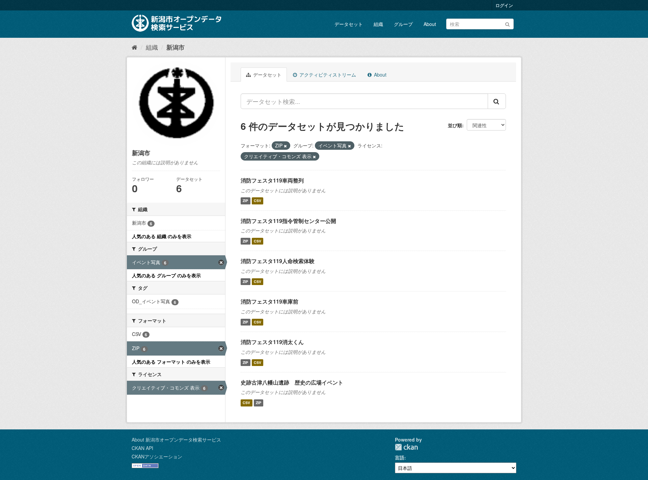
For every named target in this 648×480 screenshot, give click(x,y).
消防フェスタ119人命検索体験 (278, 261)
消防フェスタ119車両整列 (272, 180)
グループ (403, 24)
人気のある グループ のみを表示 (166, 275)
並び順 (455, 125)
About (430, 24)
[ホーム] (134, 47)
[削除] (285, 145)
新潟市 (175, 47)
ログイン (504, 5)
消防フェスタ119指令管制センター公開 (288, 221)
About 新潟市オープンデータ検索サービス (176, 439)
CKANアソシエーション (157, 456)
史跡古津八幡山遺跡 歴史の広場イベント (292, 382)
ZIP (245, 200)
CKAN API (142, 448)
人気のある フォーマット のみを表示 (171, 361)
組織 (378, 24)
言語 (399, 457)
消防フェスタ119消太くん (272, 342)
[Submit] (507, 23)
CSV (257, 200)
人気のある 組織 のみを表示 (161, 236)
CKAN (406, 447)
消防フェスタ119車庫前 (269, 301)
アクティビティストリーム (327, 74)
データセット (348, 24)
